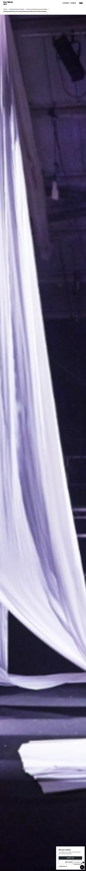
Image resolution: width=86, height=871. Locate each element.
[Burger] (81, 3)
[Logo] (8, 3)
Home (5, 9)
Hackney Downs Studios (16, 9)
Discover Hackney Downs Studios (36, 9)
